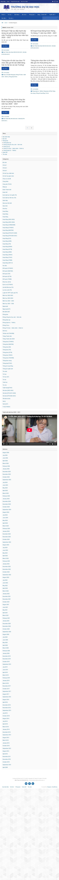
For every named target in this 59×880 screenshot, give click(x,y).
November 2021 (7, 599)
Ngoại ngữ (5, 306)
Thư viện (5, 154)
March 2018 (6, 683)
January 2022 (6, 593)
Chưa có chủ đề (6, 74)
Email (8, 1)
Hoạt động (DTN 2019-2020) (10, 233)
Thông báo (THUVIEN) (8, 358)
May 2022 (5, 585)
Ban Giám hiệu (6, 136)
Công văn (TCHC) (7, 184)
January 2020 (6, 653)
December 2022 (7, 566)
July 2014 (5, 721)
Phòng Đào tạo (7, 142)
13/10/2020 (35, 89)
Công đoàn (5, 181)
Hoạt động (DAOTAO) (8, 230)
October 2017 (6, 688)
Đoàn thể (13, 52)
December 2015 (7, 705)
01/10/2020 (6, 116)
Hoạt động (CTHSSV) (8, 227)
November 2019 (7, 659)
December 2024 (7, 501)
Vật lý (4, 401)
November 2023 (7, 536)
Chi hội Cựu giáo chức (8, 176)
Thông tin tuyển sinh (8, 368)
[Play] (4, 444)
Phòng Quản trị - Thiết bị (37, 91)
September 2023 (7, 542)
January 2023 (6, 564)
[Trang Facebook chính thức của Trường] (55, 1)
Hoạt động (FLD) (7, 238)
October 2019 (6, 661)
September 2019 (7, 664)
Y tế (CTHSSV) (6, 406)
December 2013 (7, 732)
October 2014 (6, 716)
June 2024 (5, 517)
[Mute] (52, 444)
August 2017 (6, 694)
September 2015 (7, 710)
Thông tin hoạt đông (40, 93)
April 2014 (5, 724)
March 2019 (6, 675)
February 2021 (6, 618)
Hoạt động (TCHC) (7, 257)
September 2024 (7, 509)
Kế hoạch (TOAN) (7, 279)
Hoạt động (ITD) (7, 244)
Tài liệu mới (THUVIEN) (8, 333)
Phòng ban (12, 74)
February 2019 (6, 678)
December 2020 (7, 623)
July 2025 (5, 482)
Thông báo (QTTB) (47, 91)
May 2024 (5, 520)
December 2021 (7, 596)
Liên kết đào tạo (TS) (8, 287)
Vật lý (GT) (5, 404)
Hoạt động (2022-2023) (9, 219)
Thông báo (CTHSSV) (8, 341)
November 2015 (7, 707)
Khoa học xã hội (7, 282)
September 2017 (7, 691)
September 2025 (7, 479)
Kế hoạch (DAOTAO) (8, 271)
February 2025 (6, 496)
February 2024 (6, 528)
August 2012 (6, 751)
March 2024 (6, 526)
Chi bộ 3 (5, 170)
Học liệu (5, 265)
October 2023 (6, 539)
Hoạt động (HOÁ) (7, 241)
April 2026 (5, 460)
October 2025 (6, 477)
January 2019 (6, 680)
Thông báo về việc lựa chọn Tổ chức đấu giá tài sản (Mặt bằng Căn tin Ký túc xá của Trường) (13, 63)
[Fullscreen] (55, 444)
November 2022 (7, 569)
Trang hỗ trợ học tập (15, 1)
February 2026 (6, 466)
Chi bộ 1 (5, 165)
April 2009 (5, 767)
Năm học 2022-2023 (8, 295)
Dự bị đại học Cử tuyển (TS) (10, 195)
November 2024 (7, 504)
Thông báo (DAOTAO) (8, 344)
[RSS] (57, 1)
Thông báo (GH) (7, 347)
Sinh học (5, 330)
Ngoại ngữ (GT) (6, 309)
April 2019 (5, 672)
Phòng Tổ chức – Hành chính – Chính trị (13, 148)
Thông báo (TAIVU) (7, 355)
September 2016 (7, 697)
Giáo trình (5, 206)
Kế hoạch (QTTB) (7, 276)
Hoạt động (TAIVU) (7, 254)
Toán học (5, 382)
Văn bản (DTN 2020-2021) (9, 396)
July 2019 (5, 667)
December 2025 (7, 471)
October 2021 (6, 602)
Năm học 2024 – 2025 (8, 301)
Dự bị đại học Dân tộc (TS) (9, 197)
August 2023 (6, 545)
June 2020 (5, 640)
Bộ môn (5, 138)
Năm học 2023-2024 (8, 298)
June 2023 (5, 550)
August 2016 (6, 699)
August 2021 (6, 604)
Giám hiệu (5, 200)
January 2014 (6, 729)
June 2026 (5, 458)
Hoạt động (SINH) (7, 252)
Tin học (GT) (6, 377)
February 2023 (6, 561)
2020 (6, 22)
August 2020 (6, 634)
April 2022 (5, 588)
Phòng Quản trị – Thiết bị (9, 150)
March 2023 (6, 558)
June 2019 (5, 669)
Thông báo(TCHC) (13, 76)
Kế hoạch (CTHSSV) (8, 268)
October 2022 (6, 572)
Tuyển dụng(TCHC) (7, 387)
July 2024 (5, 515)
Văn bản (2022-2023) (8, 390)
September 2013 (7, 734)
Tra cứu (5, 385)
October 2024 (6, 507)
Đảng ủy (5, 187)
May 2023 (5, 553)
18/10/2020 (6, 50)
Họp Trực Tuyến (24, 1)
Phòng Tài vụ (6, 146)
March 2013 (6, 740)
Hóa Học (5, 208)
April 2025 (5, 490)
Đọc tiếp (5, 46)
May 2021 (5, 610)
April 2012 (5, 754)
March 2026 (6, 463)
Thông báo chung (7, 360)
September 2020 (7, 631)
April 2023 (5, 555)
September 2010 (7, 764)
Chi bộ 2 (5, 168)
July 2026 (5, 455)
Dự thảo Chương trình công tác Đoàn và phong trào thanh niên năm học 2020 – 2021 (13, 102)
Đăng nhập (3, 1)
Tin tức (47, 93)
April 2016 (5, 702)
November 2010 (7, 759)
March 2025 (6, 493)
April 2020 (5, 645)
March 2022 (6, 591)
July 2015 (5, 713)
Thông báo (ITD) (7, 349)
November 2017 (7, 686)
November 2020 (7, 626)
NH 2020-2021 (18, 52)
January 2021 (6, 621)
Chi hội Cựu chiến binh (8, 173)
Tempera (49, 786)
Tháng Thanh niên (7, 336)
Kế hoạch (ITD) (6, 273)
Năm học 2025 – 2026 (8, 303)
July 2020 (5, 637)
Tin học (4, 374)
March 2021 (6, 615)
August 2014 (6, 718)
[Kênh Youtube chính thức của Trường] (53, 1)
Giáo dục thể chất (7, 203)
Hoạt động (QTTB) (7, 249)
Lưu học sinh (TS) (7, 290)
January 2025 (6, 498)
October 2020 (6, 629)
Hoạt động (5, 211)
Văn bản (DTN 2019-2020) (9, 393)
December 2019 (7, 656)
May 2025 (5, 488)
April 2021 (5, 612)
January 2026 (6, 469)
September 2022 (7, 574)
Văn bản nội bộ (6, 398)
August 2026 (6, 452)
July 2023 (5, 547)
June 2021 (5, 607)
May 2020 (5, 642)
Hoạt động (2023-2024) (9, 222)
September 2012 (7, 748)
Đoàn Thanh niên (6, 52)
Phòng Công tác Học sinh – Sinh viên (12, 144)
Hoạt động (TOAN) (7, 260)
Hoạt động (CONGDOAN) (9, 225)
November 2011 (7, 756)
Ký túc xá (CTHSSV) (8, 284)
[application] (29, 430)
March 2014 (6, 726)
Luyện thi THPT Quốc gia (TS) (10, 292)
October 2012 (6, 745)
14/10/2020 (6, 72)
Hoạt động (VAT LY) (8, 263)
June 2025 (5, 485)
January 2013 (6, 743)
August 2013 (6, 737)
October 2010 (6, 762)
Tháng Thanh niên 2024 (8, 339)
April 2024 (5, 523)
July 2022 (5, 580)
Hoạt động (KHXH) (7, 246)
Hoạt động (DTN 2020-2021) (10, 235)
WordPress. (54, 786)
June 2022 (5, 583)
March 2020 (6, 648)
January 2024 (6, 531)
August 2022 (6, 577)
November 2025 (7, 474)
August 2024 (6, 512)
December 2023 (7, 534)
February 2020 (6, 650)
